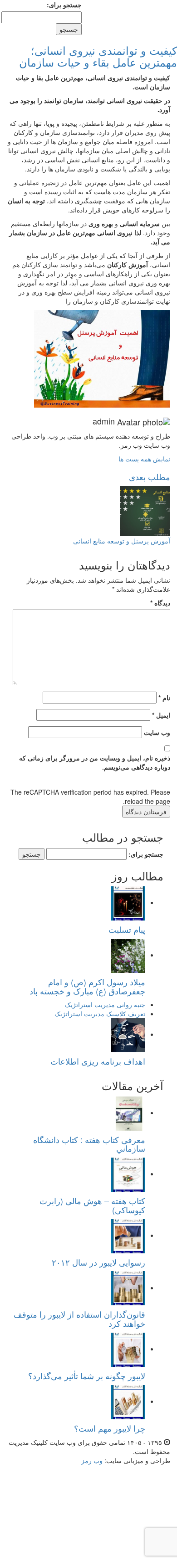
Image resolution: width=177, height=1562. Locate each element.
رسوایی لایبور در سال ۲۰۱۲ (98, 1262)
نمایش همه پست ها (144, 458)
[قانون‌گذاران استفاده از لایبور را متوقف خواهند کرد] (128, 1287)
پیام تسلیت (126, 929)
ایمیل (161, 714)
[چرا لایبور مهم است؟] (128, 1401)
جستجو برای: (64, 4)
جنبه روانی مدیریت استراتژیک (105, 1004)
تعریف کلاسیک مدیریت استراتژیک (99, 1013)
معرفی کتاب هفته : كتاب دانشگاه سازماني (89, 1143)
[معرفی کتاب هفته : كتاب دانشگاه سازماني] (128, 1112)
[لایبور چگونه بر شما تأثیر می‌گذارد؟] (128, 1348)
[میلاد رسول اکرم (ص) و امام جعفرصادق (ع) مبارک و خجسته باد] (128, 954)
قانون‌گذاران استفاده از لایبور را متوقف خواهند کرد (79, 1318)
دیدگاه (160, 602)
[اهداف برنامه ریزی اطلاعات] (128, 1034)
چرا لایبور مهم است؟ (109, 1428)
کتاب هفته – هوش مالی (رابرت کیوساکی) (92, 1205)
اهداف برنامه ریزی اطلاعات (97, 1061)
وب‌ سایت (157, 732)
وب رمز (92, 1460)
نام (164, 697)
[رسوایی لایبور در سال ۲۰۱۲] (128, 1235)
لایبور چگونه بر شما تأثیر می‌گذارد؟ (86, 1375)
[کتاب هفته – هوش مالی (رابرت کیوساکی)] (128, 1173)
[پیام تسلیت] (128, 902)
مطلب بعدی (149, 476)
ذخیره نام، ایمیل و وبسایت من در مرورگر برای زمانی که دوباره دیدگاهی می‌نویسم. (94, 762)
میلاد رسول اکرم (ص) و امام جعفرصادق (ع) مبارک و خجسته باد (87, 986)
